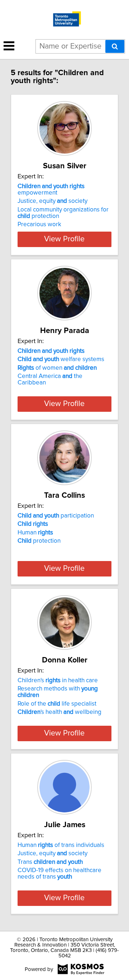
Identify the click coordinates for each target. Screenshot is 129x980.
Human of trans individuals (61, 845)
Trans (50, 862)
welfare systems (61, 359)
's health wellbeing (59, 712)
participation (56, 515)
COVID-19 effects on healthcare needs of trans (59, 873)
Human (35, 532)
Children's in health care (58, 680)
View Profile (64, 239)
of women (57, 368)
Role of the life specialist (57, 704)
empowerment (51, 189)
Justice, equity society (52, 201)
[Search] (114, 46)
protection (39, 541)
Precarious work (39, 224)
